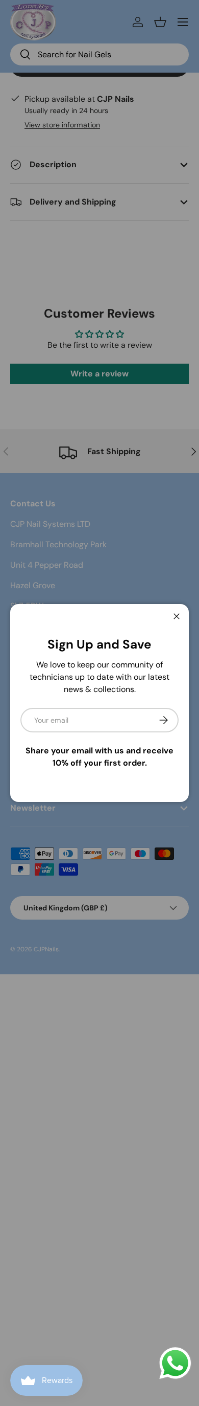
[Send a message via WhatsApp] (175, 1363)
